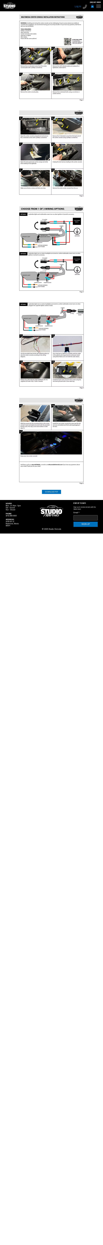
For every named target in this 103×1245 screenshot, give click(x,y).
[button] (92, 6)
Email (76, 513)
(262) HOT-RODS (95, 2)
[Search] (75, 5)
